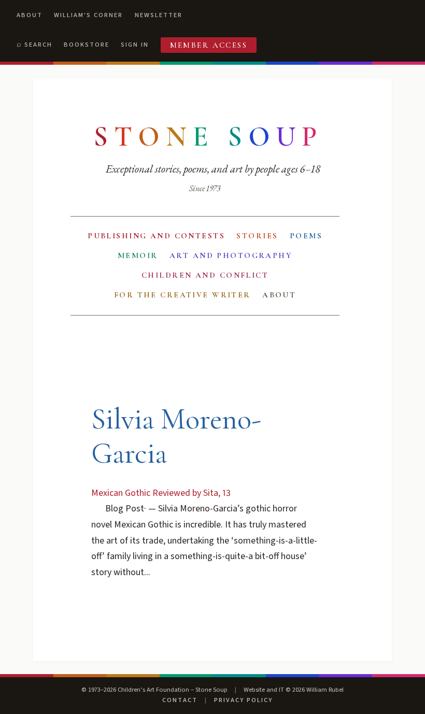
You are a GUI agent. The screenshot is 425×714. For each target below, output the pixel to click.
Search (38, 44)
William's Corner (88, 15)
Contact (179, 700)
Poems (306, 235)
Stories (257, 235)
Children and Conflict (204, 275)
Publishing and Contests (156, 235)
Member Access (209, 45)
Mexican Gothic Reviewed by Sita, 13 (161, 493)
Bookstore (86, 44)
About (29, 15)
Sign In (135, 44)
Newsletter (158, 15)
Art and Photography (230, 255)
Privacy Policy (243, 700)
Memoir (138, 255)
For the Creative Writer (182, 294)
